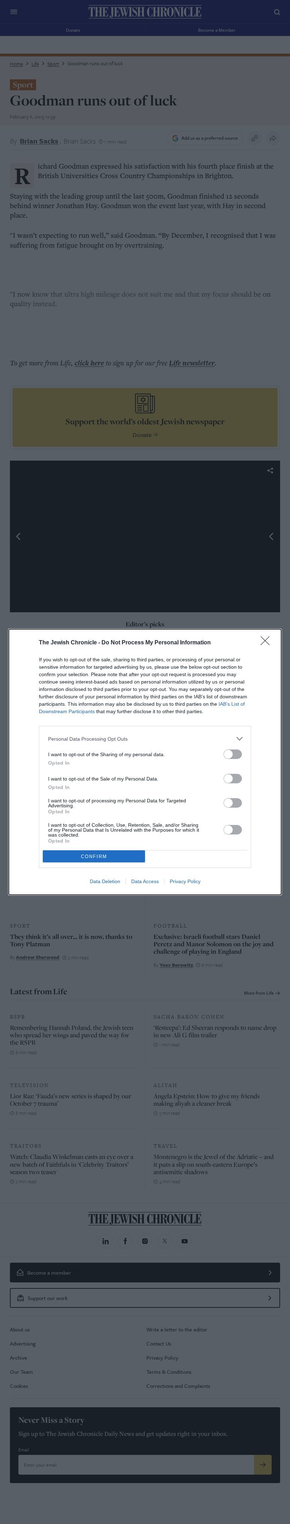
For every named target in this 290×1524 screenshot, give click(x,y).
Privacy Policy (185, 881)
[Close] (267, 643)
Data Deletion (105, 881)
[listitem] (145, 738)
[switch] (233, 754)
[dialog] (145, 762)
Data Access (145, 881)
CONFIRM (94, 856)
